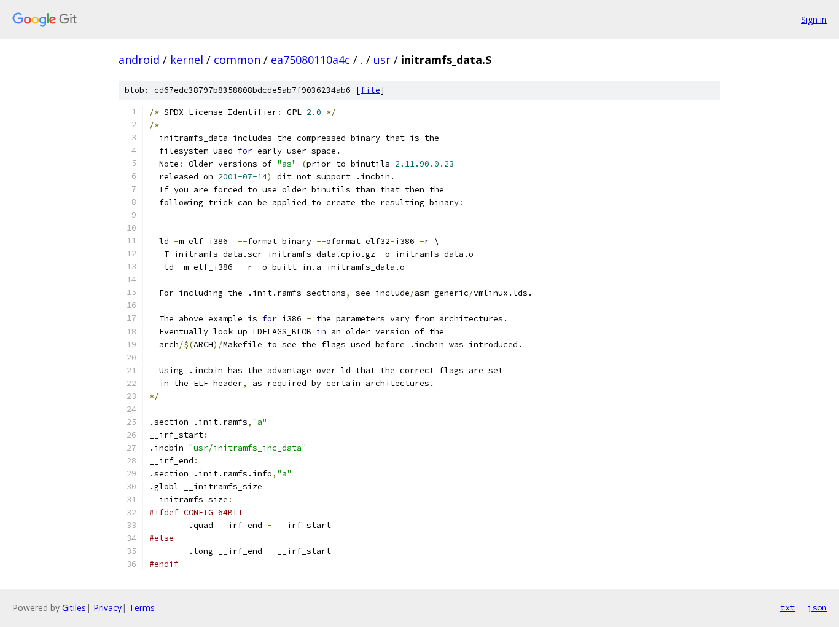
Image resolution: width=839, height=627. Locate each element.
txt (787, 607)
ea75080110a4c (310, 59)
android (139, 59)
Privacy (107, 607)
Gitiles (74, 607)
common (237, 59)
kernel (186, 59)
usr (382, 59)
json (817, 607)
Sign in (814, 19)
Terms (142, 607)
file (370, 90)
